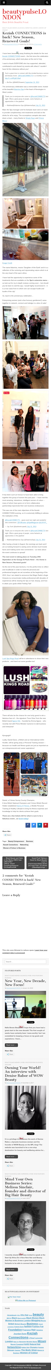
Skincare (8, 1064)
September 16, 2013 (32, 82)
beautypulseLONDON (24, 14)
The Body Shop (29, 1350)
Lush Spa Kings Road (10, 658)
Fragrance (26, 1330)
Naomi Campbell (17, 1344)
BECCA (9, 1318)
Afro (18, 1315)
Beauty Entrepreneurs (16, 841)
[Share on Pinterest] (45, 827)
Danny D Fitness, (23, 806)
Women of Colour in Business (14, 848)
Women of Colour (29, 1353)
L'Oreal (32, 1338)
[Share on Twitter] (33, 827)
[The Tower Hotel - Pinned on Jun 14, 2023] (14, 1297)
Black (14, 1318)
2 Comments (38, 44)
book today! (24, 819)
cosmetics (10, 1326)
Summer (18, 1350)
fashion (28, 1326)
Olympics (34, 1347)
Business (21, 28)
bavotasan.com (36, 1368)
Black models (21, 1318)
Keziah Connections (10, 845)
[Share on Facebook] (28, 827)
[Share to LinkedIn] (39, 827)
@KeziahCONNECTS (25, 76)
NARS (26, 1344)
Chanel (40, 1324)
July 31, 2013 (40, 105)
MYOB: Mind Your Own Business (32, 1062)
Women (35, 28)
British (11, 1324)
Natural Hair (35, 1344)
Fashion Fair (38, 1326)
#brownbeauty (12, 1315)
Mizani (42, 1341)
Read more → (11, 1045)
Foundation (15, 1329)
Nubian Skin (25, 1347)
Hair (18, 1174)
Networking (24, 845)
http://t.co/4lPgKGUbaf (13, 78)
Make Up (16, 1341)
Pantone (41, 1347)
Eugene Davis (19, 1327)
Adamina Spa (19, 89)
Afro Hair (24, 1315)
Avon (30, 1315)
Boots (43, 1321)
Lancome (38, 1338)
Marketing (29, 28)
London (9, 1341)
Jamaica (39, 1330)
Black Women (13, 28)
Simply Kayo (30, 118)
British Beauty (20, 1324)
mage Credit (7, 263)
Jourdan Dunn (20, 1334)
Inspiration (25, 1174)
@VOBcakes (21, 522)
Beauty (4, 28)
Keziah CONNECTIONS (11, 56)
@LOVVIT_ (43, 522)
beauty (38, 1314)
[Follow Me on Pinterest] (25, 1301)
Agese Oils (16, 721)
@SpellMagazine (33, 522)
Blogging (36, 1320)
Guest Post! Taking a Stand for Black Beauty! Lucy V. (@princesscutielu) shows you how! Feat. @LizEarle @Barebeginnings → (37, 862)
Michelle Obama (31, 1342)
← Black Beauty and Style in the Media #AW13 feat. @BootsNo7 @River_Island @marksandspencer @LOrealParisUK (13, 862)
